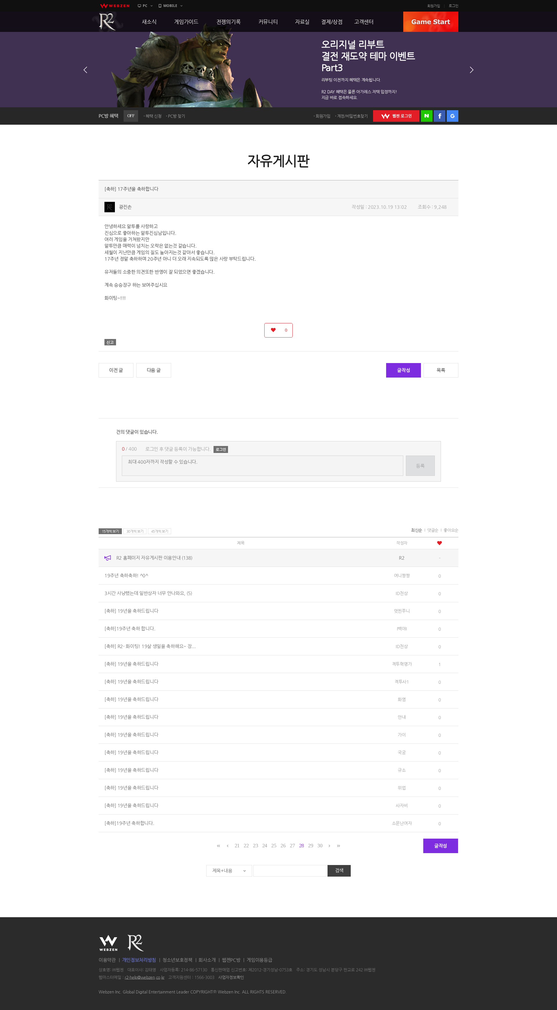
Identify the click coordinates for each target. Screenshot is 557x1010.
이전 (85, 70)
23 (255, 845)
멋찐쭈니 (402, 610)
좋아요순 (451, 530)
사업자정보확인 (231, 977)
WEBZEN (108, 943)
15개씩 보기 (110, 531)
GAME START (430, 22)
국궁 (402, 752)
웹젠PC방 (231, 960)
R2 (107, 22)
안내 (402, 717)
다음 (471, 70)
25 (273, 845)
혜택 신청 (154, 116)
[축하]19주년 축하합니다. (129, 823)
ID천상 (402, 593)
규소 (402, 770)
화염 (402, 699)
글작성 (403, 370)
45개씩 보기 (159, 531)
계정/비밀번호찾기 (352, 116)
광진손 (125, 207)
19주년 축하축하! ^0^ (126, 575)
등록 (420, 466)
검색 (339, 870)
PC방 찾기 (176, 116)
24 (264, 845)
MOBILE (170, 5)
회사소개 (207, 960)
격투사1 (402, 681)
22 (246, 845)
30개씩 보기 (135, 531)
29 (310, 845)
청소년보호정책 (177, 960)
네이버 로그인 (427, 116)
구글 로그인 (452, 116)
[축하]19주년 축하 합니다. (129, 628)
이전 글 (116, 370)
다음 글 (154, 370)
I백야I (402, 628)
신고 (110, 342)
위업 (402, 787)
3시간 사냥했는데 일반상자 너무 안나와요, (148, 593)
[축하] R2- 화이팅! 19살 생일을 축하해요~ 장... (150, 646)
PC (145, 5)
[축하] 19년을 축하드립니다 (131, 611)
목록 (441, 370)
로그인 (453, 6)
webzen (114, 6)
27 (292, 845)
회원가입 (433, 6)
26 (283, 845)
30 (319, 845)
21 (237, 845)
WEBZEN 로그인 (396, 116)
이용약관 (107, 960)
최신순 (416, 530)
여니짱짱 (402, 575)
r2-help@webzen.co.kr (144, 977)
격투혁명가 (402, 663)
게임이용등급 (259, 960)
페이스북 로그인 (439, 116)
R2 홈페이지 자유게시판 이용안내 (154, 558)
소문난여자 (402, 823)
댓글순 (432, 530)
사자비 (402, 805)
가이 (402, 734)
